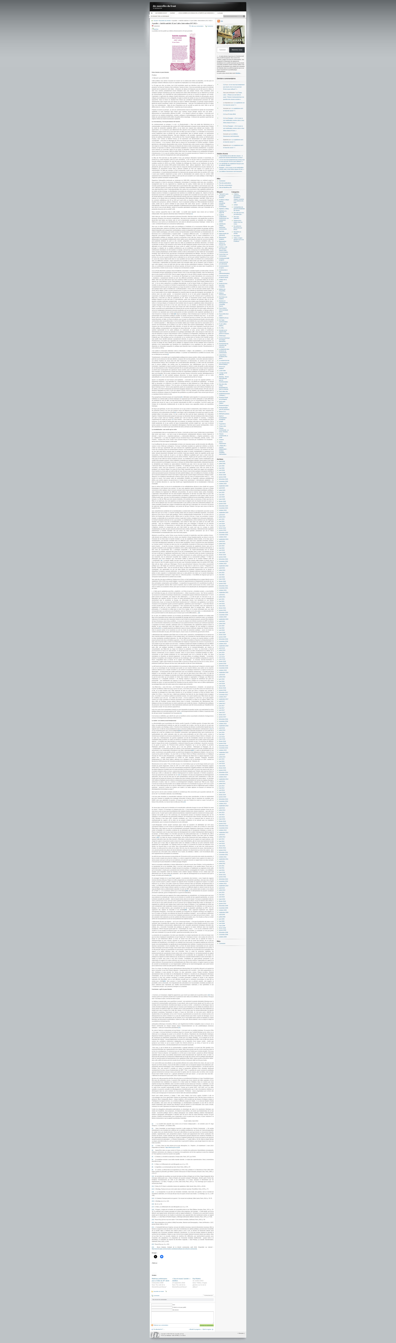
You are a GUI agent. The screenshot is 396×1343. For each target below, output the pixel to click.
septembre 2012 (223, 832)
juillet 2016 (222, 730)
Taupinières (222, 424)
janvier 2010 (222, 903)
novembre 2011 (223, 854)
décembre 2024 (223, 506)
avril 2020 (222, 630)
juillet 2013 (222, 810)
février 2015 (222, 768)
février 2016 (222, 741)
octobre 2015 (223, 750)
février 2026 (222, 474)
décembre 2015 (223, 746)
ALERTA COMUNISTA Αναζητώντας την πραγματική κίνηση (224, 218)
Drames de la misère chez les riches (238, 222)
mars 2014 (222, 792)
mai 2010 (221, 894)
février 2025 (222, 501)
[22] (209, 995)
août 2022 (222, 568)
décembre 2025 (223, 479)
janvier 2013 (222, 823)
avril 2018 (222, 683)
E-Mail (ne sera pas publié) (179, 1307)
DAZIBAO (172, 13)
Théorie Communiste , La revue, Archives (224, 430)
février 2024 (222, 528)
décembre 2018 (223, 666)
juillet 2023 (222, 543)
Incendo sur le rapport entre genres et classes (224, 331)
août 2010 (222, 888)
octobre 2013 (223, 803)
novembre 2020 (223, 614)
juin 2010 (221, 892)
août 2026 (222, 461)
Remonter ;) (242, 1333)
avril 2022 (222, 577)
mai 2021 (221, 601)
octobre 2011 (222, 857)
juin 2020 (221, 626)
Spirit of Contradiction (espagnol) (223, 417)
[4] (160, 375)
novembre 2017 (223, 694)
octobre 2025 (223, 483)
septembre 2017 (223, 699)
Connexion (222, 181)
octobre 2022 (223, 563)
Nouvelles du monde (165, 20)
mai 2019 (221, 654)
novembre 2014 (223, 774)
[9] (199, 613)
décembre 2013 (223, 799)
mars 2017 (222, 712)
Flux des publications (225, 183)
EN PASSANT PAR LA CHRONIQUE (160, 16)
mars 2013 (222, 819)
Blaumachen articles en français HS (222, 243)
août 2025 (222, 488)
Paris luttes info (223, 391)
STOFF (221, 421)
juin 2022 (221, 572)
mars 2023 (222, 552)
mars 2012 (222, 845)
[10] (160, 628)
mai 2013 (221, 814)
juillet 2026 (222, 463)
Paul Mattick (197, 1278)
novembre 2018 (223, 668)
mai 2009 (221, 921)
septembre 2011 (223, 859)
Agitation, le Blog (224, 208)
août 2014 (222, 781)
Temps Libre (222, 426)
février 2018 (222, 688)
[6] (175, 412)
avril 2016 (222, 737)
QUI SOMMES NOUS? (161, 13)
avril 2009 (222, 923)
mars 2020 (222, 632)
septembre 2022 (223, 566)
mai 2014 (221, 788)
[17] (153, 1207)
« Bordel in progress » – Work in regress (200, 1329)
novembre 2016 (223, 721)
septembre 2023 (223, 539)
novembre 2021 (223, 588)
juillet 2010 (222, 890)
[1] (192, 214)
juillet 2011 (222, 863)
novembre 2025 (223, 481)
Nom (174, 1304)
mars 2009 (222, 925)
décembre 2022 (223, 559)
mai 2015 (221, 761)
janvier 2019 (222, 663)
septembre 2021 (223, 592)
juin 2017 (221, 705)
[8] (161, 560)
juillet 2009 (222, 917)
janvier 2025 (222, 503)
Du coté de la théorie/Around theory (238, 227)
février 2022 (222, 581)
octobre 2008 (223, 937)
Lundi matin (222, 370)
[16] (185, 802)
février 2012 (222, 848)
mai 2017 (221, 708)
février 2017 (222, 714)
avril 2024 (222, 523)
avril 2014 (222, 790)
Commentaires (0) (208, 1295)
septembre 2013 (223, 805)
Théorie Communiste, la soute (223, 435)
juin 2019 (221, 652)
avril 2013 (222, 817)
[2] (152, 1128)
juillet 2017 (222, 703)
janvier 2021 (222, 610)
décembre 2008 (223, 932)
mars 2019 (222, 659)
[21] (153, 1227)
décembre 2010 (223, 879)
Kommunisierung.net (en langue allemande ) (225, 339)
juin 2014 (221, 786)
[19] (153, 1219)
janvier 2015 (222, 770)
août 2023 (222, 541)
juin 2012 (221, 839)
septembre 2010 (223, 885)
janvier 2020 (222, 637)
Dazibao (238, 73)
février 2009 (222, 928)
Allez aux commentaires (197, 26)
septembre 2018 (223, 672)
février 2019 (222, 661)
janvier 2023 (222, 557)
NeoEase (169, 1335)
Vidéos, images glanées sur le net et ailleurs (239, 239)
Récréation (237, 235)
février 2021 (222, 608)
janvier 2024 (222, 530)
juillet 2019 (222, 650)
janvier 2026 (222, 477)
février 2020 (222, 634)
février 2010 (222, 901)
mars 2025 (222, 499)
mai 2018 (221, 681)
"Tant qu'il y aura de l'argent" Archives (223, 195)
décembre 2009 (223, 905)
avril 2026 (222, 470)
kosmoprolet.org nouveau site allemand (223, 345)
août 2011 (222, 861)
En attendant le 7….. (159, 1329)
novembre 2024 (223, 508)
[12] (211, 729)
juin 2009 (221, 919)
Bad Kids (221, 231)
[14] (153, 1198)
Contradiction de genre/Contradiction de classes (239, 208)
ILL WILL (221, 328)
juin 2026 (221, 466)
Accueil (152, 13)
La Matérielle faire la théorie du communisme (224, 351)
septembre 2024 (223, 512)
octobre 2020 (223, 617)
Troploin (221, 439)
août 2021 (222, 594)
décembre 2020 (223, 612)
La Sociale (220, 13)
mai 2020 (221, 628)
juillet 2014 (222, 783)
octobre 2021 (223, 590)
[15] (179, 775)
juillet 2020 (222, 623)
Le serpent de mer (224, 360)
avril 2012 (222, 843)
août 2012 (222, 834)
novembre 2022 (223, 561)
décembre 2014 (223, 772)
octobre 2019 (223, 643)
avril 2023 (222, 550)
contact (236, 205)
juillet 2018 (222, 677)
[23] (179, 1027)
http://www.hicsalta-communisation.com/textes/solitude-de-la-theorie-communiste (174, 1249)
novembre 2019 (223, 641)
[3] (168, 354)
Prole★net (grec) (224, 405)
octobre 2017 (223, 697)
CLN (224, 84)
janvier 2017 (222, 717)
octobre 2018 (223, 670)
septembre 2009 (223, 912)
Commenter (210, 26)
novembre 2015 (223, 748)
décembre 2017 (223, 692)
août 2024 (222, 514)
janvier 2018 (222, 690)
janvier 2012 (222, 850)
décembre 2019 (223, 639)
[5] (181, 397)
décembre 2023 (223, 532)
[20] (153, 1222)
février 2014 (222, 794)
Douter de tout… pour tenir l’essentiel (223, 285)
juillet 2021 (222, 597)
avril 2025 (222, 497)
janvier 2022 (222, 583)
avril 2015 (222, 763)
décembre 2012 (223, 825)
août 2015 (222, 754)
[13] (153, 1192)
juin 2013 (221, 812)
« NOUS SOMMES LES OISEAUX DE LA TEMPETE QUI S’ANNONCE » (196, 13)
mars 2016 (222, 739)
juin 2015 (221, 759)
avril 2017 (222, 710)
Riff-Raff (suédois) (224, 414)
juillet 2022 (222, 570)
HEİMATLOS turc (224, 318)
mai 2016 (221, 734)
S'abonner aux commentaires (161, 1325)
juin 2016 (221, 732)
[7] (173, 419)
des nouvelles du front (164, 6)
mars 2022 (222, 579)
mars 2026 (222, 472)
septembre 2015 (223, 752)
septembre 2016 (223, 725)
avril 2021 (222, 603)
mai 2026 (221, 468)
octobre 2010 (223, 883)
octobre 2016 (223, 723)
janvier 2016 (222, 743)
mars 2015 (222, 766)
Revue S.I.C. (222, 411)
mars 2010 (222, 899)
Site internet (176, 1309)
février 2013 (222, 821)
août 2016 (222, 728)
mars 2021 (222, 605)
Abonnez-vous (237, 50)
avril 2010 (222, 897)
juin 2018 (221, 679)
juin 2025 (221, 492)
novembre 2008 (223, 934)
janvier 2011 (222, 877)
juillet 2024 (222, 517)
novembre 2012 (223, 828)
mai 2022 (221, 574)
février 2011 (222, 874)
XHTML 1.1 (178, 1335)
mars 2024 (222, 526)
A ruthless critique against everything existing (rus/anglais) (224, 203)
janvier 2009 (222, 930)
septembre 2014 (223, 779)
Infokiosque (222, 335)
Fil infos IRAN (232, 114)
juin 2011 (221, 866)
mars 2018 (222, 686)
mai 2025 (221, 494)
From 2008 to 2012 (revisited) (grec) (223, 310)
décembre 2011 (223, 852)
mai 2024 (221, 521)
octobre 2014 (223, 777)
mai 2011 (221, 868)
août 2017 (222, 701)
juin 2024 (221, 519)
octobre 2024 (223, 510)
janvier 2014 (222, 797)
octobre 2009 (223, 910)
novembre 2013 (223, 801)
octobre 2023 (223, 537)
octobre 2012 (223, 830)
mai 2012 (221, 841)
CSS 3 (183, 1335)
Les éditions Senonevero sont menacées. (230, 171)
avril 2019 (222, 657)
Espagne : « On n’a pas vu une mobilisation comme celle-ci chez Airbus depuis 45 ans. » (233, 120)
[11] (181, 713)
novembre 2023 (223, 534)
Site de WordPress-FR (225, 187)
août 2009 (222, 914)
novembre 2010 (223, 881)
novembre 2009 (223, 908)
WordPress (155, 1335)
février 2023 (222, 554)
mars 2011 (222, 872)
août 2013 (222, 808)
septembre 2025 (223, 486)
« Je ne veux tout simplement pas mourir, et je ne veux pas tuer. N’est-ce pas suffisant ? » (233, 87)
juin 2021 (221, 599)
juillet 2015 (222, 757)
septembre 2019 (223, 646)
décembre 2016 (223, 719)
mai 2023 (221, 548)
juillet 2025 (222, 490)
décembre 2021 (223, 586)
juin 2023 (221, 546)
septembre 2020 (223, 619)
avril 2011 (222, 870)
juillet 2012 (222, 837)
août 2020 (222, 621)
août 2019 (222, 648)
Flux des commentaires (225, 185)
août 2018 (222, 674)
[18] (170, 875)
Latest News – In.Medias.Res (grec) (223, 356)
